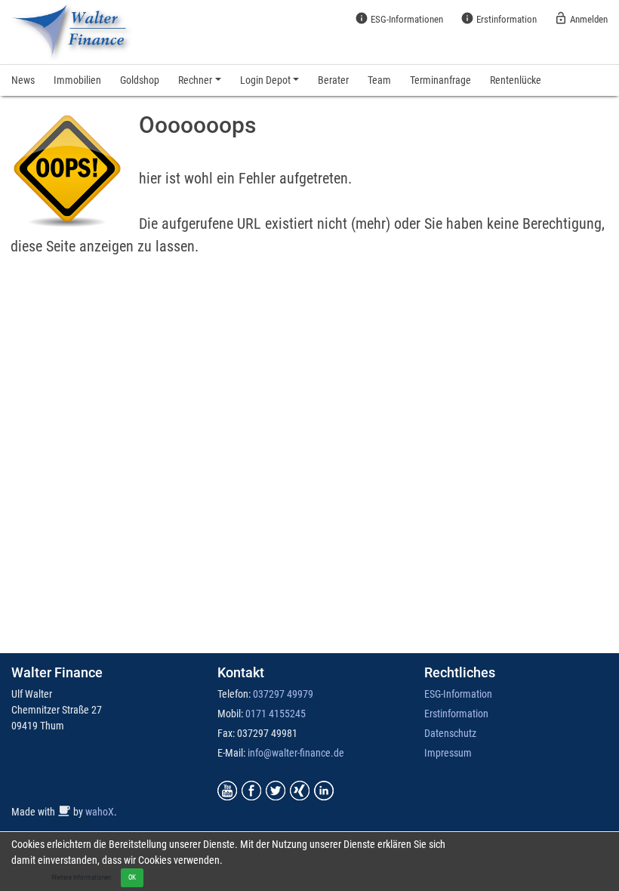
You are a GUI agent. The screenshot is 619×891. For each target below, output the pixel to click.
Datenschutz (450, 733)
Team (379, 80)
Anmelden (581, 18)
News (23, 80)
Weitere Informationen (81, 877)
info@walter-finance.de (296, 753)
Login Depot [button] (265, 80)
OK (132, 877)
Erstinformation (498, 18)
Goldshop (139, 80)
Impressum (448, 753)
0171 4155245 (275, 714)
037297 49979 (283, 694)
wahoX (99, 812)
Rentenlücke (515, 80)
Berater (333, 80)
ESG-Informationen (399, 18)
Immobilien (77, 80)
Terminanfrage (440, 80)
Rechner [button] (195, 80)
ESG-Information (458, 694)
